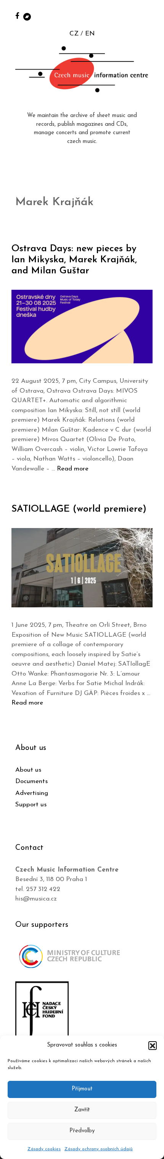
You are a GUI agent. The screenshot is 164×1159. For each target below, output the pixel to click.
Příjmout (82, 1089)
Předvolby (82, 1131)
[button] (152, 1045)
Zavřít (82, 1110)
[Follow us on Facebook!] (17, 15)
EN (90, 33)
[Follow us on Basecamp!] (27, 16)
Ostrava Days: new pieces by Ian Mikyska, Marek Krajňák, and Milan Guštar (74, 260)
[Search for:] (149, 16)
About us (28, 770)
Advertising (31, 793)
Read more (72, 469)
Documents (31, 781)
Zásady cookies (44, 1149)
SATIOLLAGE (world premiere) (78, 509)
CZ (74, 33)
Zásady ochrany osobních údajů (98, 1149)
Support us (31, 804)
